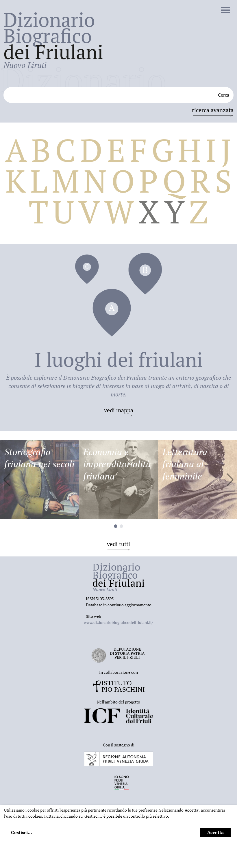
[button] (230, 479)
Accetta (215, 832)
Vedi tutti (118, 544)
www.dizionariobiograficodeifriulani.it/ (118, 622)
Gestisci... (21, 832)
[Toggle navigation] (225, 10)
